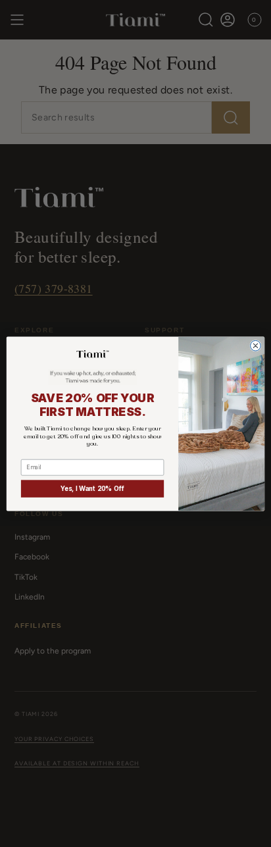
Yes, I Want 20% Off (93, 488)
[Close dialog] (256, 345)
